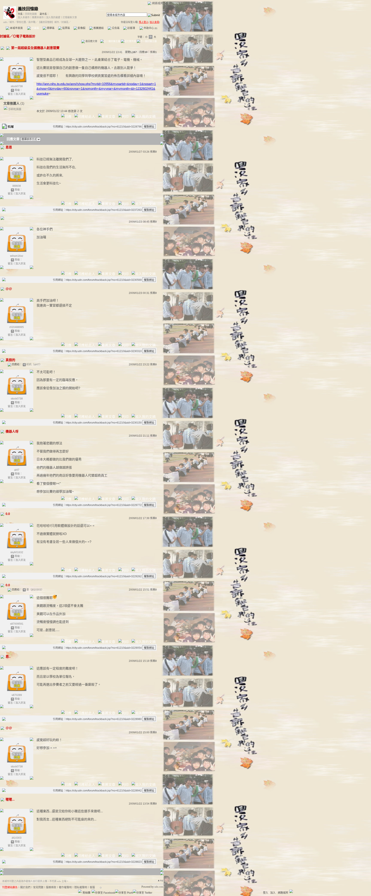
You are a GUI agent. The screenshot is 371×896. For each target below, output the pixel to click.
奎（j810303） (35, 589)
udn (5, 22)
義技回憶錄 (28, 9)
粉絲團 (86, 892)
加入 (272, 892)
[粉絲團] (80, 891)
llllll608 (16, 185)
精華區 (50, 28)
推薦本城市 (38, 17)
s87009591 (16, 623)
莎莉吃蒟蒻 (31, 14)
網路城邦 (157, 3)
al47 (16, 469)
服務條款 (51, 887)
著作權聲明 (65, 887)
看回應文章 (91, 41)
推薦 (153, 52)
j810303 (16, 837)
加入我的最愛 (53, 17)
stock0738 (17, 86)
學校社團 (21, 22)
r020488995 (16, 327)
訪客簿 (131, 28)
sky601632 (16, 552)
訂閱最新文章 (70, 17)
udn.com (158, 886)
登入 (265, 892)
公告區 (115, 28)
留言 (10, 94)
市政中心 (150, 28)
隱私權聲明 (80, 887)
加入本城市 (24, 17)
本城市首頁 (16, 28)
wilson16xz (16, 255)
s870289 (17, 695)
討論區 (35, 28)
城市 (11, 22)
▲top (160, 880)
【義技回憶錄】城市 (48, 22)
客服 (92, 887)
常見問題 (38, 887)
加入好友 (20, 94)
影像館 (81, 28)
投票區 (66, 28)
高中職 (31, 22)
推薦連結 (98, 28)
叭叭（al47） (34, 364)
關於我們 (25, 887)
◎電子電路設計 (24, 36)
